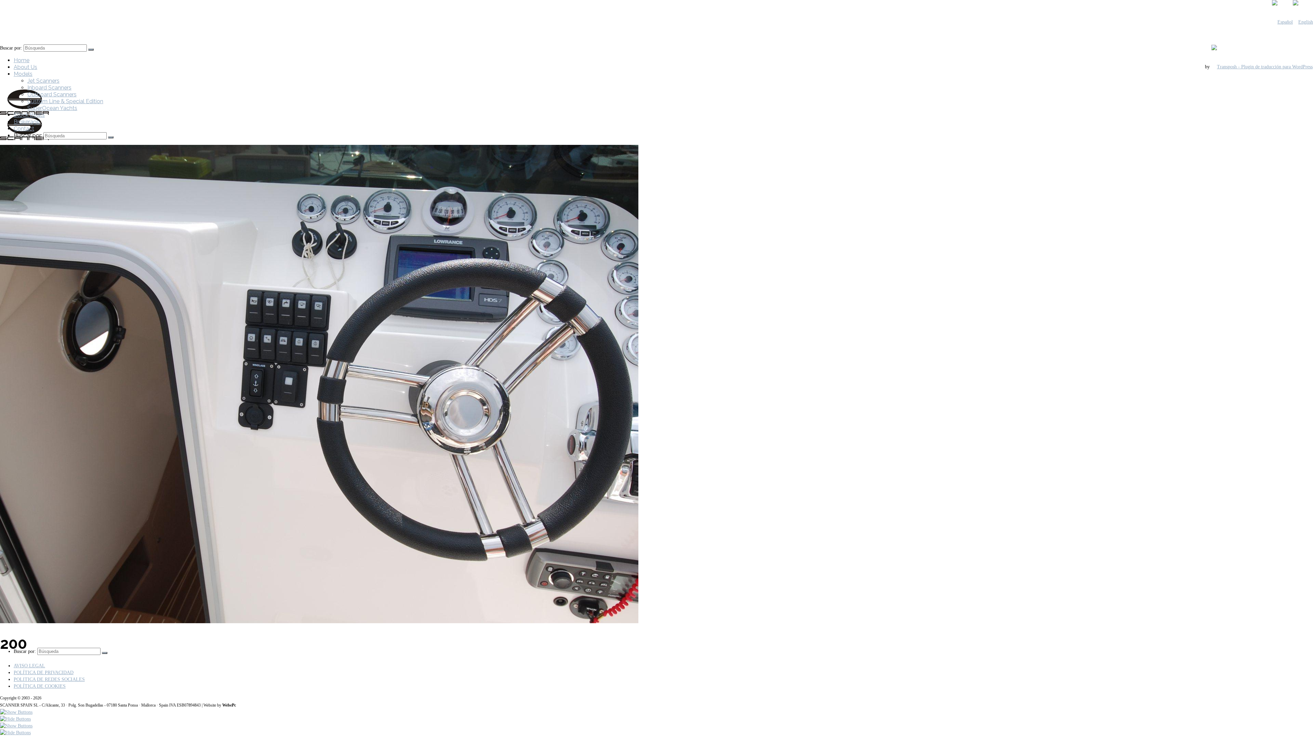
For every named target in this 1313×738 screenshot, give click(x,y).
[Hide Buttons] (15, 719)
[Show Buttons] (16, 712)
